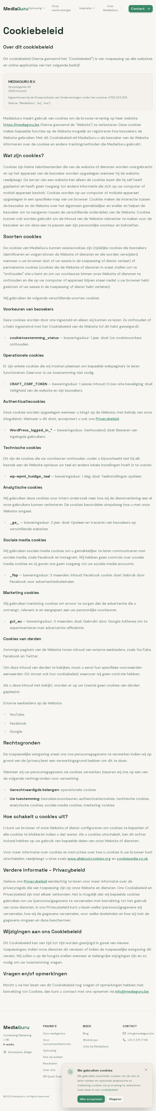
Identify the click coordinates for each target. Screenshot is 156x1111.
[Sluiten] (146, 1069)
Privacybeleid (107, 418)
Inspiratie (85, 8)
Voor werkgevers (54, 1033)
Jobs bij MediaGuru (96, 1046)
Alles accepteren (91, 1099)
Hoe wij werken (53, 1057)
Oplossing (35, 8)
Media (15, 8)
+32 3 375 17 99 (138, 1040)
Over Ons (49, 1070)
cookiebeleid (109, 1090)
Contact (138, 8)
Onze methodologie (61, 8)
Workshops (90, 1040)
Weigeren (115, 1099)
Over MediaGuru (110, 8)
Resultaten (50, 1063)
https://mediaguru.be (21, 124)
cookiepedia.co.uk (132, 858)
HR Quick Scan (52, 1076)
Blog (86, 1033)
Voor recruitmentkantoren (57, 1042)
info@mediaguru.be (132, 991)
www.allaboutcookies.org (89, 858)
